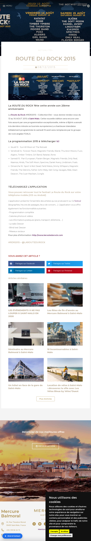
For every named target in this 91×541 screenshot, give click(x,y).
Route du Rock (18, 115)
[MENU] (4, 6)
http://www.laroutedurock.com (47, 235)
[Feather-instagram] (34, 524)
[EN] (88, 6)
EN (84, 6)
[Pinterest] (39, 524)
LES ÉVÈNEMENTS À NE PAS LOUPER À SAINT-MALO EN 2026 (24, 313)
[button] (26, 263)
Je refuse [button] (64, 531)
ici (58, 141)
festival (77, 201)
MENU (9, 6)
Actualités (45, 50)
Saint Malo (34, 119)
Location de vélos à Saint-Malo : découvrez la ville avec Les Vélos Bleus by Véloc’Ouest (64, 388)
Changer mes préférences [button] (60, 535)
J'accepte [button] (54, 531)
